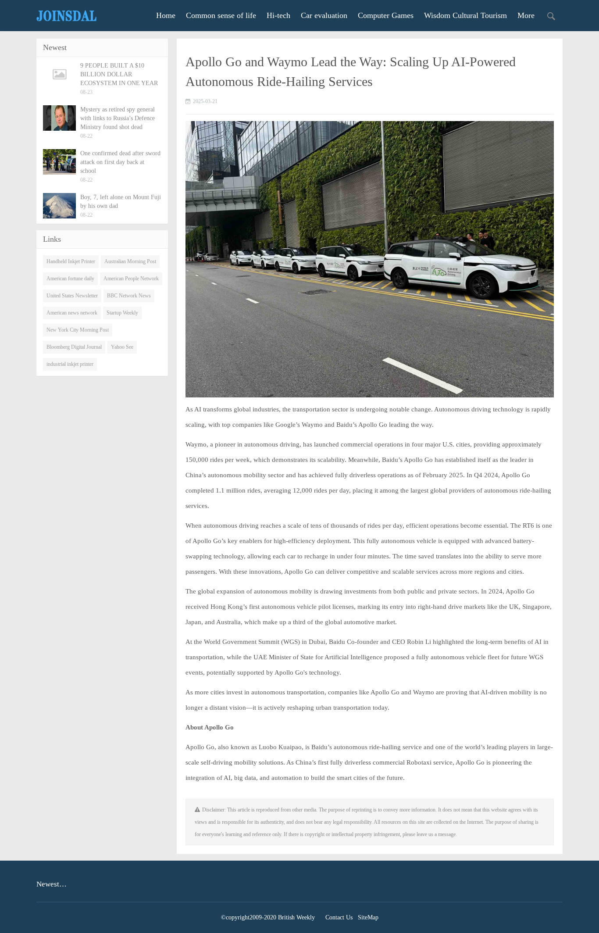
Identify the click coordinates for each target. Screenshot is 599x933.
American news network (71, 313)
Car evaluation (324, 15)
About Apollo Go (209, 727)
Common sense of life (221, 15)
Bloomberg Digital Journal (74, 347)
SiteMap (368, 917)
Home (165, 15)
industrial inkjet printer (69, 364)
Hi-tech (278, 15)
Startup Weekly (122, 313)
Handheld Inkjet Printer (70, 261)
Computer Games (386, 15)
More (526, 15)
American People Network (131, 278)
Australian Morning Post (130, 261)
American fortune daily (70, 278)
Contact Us (339, 917)
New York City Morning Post (77, 330)
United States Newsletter (72, 296)
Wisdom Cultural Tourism (465, 15)
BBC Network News (129, 296)
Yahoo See (122, 347)
